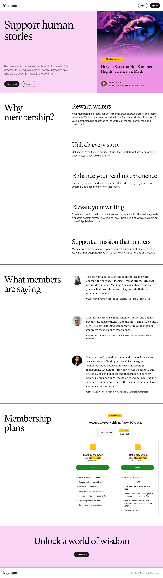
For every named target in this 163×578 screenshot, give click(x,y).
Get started (12, 84)
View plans (29, 84)
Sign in (143, 5)
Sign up (155, 5)
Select (92, 467)
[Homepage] (10, 5)
